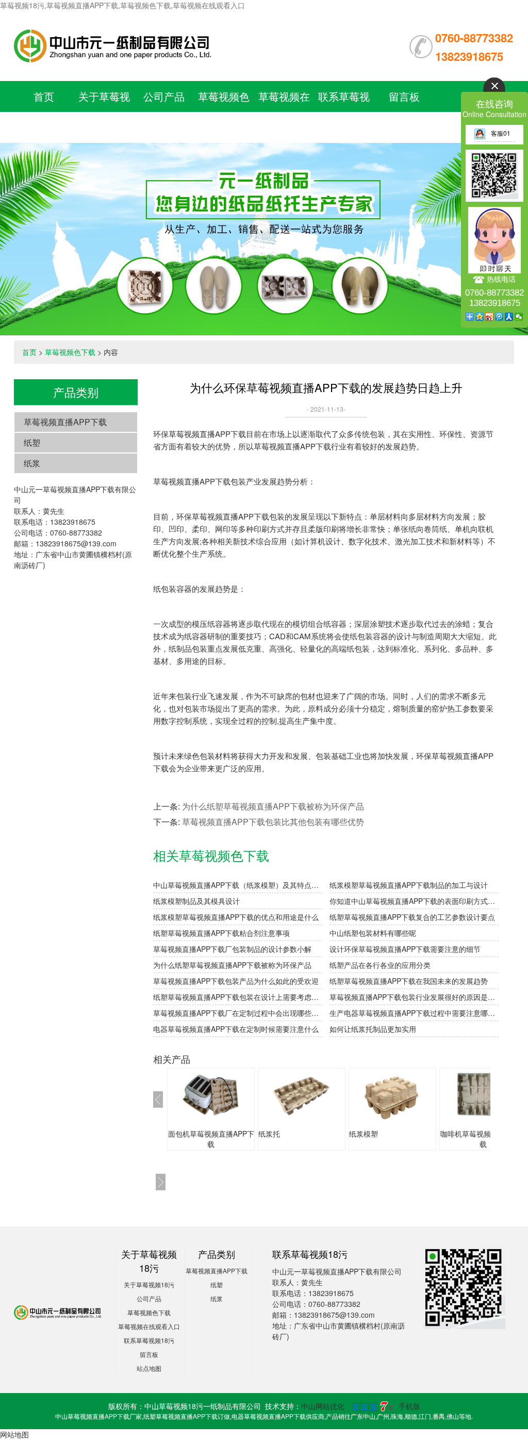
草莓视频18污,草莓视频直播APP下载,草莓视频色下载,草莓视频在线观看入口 (122, 5)
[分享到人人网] (509, 317)
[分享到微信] (519, 317)
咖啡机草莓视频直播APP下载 (483, 1138)
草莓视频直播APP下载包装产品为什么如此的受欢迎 (236, 981)
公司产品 (164, 96)
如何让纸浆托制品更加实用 (372, 1029)
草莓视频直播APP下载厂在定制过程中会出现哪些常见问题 (237, 1013)
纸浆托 (269, 1133)
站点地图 (149, 1368)
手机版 (409, 1406)
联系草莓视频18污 (149, 1340)
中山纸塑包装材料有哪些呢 (372, 933)
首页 (44, 96)
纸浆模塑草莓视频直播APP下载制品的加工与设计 (408, 885)
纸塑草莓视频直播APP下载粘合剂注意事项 (221, 933)
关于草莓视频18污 (149, 1284)
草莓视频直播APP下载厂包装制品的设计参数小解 (232, 949)
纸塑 (32, 442)
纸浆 (32, 463)
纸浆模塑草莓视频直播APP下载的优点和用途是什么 (236, 917)
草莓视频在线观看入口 (149, 1326)
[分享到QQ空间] (479, 317)
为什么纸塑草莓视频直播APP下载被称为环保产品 (273, 806)
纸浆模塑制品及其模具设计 (196, 901)
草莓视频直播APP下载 (65, 422)
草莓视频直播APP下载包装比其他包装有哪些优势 (273, 822)
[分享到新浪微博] (489, 317)
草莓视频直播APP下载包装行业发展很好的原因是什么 (414, 997)
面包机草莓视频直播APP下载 (211, 1138)
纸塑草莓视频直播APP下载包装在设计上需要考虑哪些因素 (237, 997)
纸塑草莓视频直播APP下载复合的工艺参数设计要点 (412, 917)
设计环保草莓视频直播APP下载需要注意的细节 (405, 949)
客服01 (500, 132)
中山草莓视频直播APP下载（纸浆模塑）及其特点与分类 (237, 885)
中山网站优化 (322, 1406)
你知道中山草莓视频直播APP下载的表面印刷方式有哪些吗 (414, 901)
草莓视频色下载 (70, 352)
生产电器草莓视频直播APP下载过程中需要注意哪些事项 (414, 1013)
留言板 (404, 96)
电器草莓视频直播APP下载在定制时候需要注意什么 (236, 1029)
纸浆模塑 (363, 1133)
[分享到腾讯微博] (499, 317)
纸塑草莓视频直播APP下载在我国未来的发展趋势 (408, 981)
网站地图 (14, 1434)
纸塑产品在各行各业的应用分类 (380, 965)
